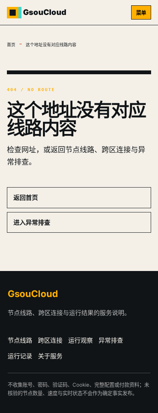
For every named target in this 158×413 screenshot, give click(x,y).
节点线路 (20, 340)
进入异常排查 (31, 222)
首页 (11, 44)
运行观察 (80, 340)
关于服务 (50, 356)
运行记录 (20, 356)
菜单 (141, 13)
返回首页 (25, 197)
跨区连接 (50, 340)
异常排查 (111, 340)
